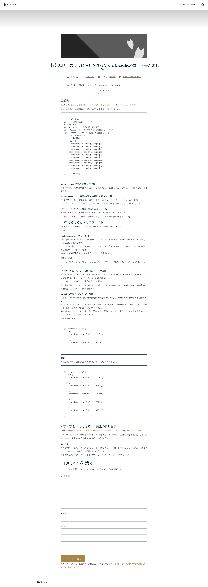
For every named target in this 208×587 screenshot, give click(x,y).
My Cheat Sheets (188, 4)
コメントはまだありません (132, 77)
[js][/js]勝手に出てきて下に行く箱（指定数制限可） (92, 430)
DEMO (63, 230)
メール (64, 526)
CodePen (133, 105)
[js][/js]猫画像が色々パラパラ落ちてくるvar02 (90, 105)
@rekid (123, 105)
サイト (63, 539)
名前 (63, 513)
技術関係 (113, 77)
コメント (65, 476)
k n (77, 77)
